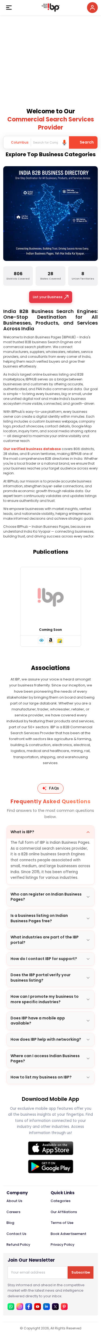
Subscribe (80, 1272)
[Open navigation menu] (9, 7)
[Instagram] (19, 1306)
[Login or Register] (92, 7)
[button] (41, 640)
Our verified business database (32, 449)
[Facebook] (28, 1306)
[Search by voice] (64, 142)
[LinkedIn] (46, 1306)
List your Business (47, 297)
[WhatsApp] (11, 1306)
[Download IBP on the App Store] (50, 1148)
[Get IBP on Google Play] (50, 1166)
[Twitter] (55, 1306)
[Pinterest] (64, 1306)
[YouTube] (37, 1306)
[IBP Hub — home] (50, 7)
